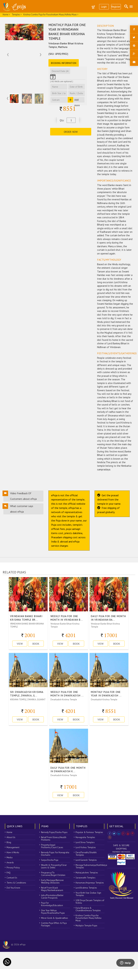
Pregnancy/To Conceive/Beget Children (53, 874)
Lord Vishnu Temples (86, 847)
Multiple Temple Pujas (86, 925)
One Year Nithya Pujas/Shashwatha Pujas (53, 911)
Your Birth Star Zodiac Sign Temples (88, 894)
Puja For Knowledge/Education (52, 904)
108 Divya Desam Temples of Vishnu (90, 901)
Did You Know (13, 887)
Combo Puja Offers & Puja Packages (54, 924)
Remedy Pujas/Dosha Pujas (54, 832)
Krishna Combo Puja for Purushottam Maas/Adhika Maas (88, 918)
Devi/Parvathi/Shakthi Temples (86, 853)
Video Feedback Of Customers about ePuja (23, 496)
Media (9, 857)
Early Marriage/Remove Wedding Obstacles (52, 881)
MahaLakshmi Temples (87, 872)
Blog (9, 842)
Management (13, 847)
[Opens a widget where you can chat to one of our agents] (125, 963)
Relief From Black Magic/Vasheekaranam (52, 889)
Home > (6, 14)
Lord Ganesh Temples (86, 860)
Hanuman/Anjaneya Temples (90, 882)
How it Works (13, 852)
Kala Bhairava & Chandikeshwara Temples (88, 909)
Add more (77, 100)
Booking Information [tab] (63, 63)
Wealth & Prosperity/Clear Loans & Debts (54, 866)
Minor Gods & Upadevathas (54, 918)
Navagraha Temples (85, 837)
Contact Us (12, 877)
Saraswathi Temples (85, 877)
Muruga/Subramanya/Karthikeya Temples (90, 866)
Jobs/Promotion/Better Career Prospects (52, 896)
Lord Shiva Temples (85, 842)
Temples (16, 14)
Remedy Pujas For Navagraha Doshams (55, 853)
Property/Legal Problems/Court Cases (52, 846)
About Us (11, 837)
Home (9, 832)
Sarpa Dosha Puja (49, 860)
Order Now (71, 131)
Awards (10, 862)
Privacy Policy (13, 867)
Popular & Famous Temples (89, 832)
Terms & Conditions (16, 882)
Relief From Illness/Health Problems (53, 838)
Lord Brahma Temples (86, 887)
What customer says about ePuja (21, 508)
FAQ (9, 872)
